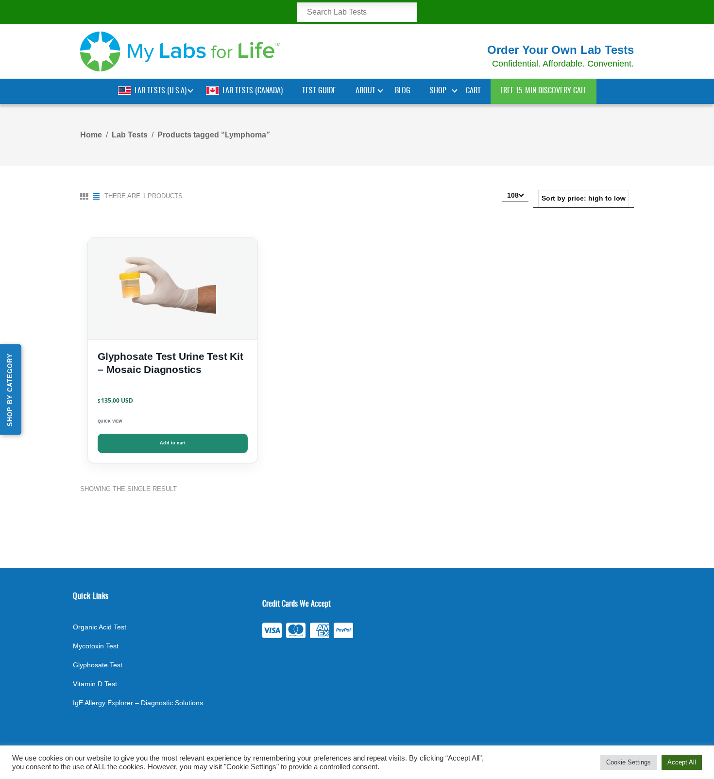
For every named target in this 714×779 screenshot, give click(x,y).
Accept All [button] (681, 762)
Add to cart (173, 442)
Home (91, 135)
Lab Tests (130, 135)
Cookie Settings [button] (628, 762)
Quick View (110, 421)
